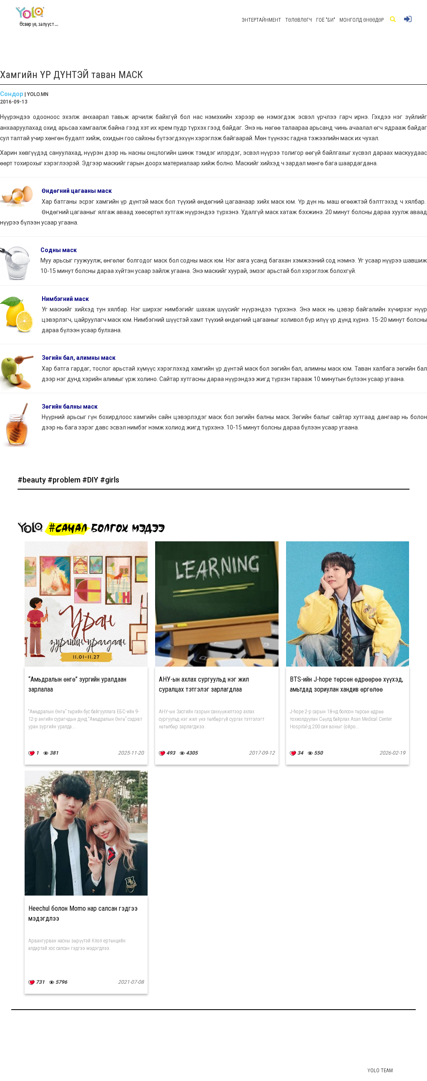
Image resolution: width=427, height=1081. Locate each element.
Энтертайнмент (261, 20)
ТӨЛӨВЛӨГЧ (298, 20)
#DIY (91, 479)
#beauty (33, 479)
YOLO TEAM (380, 1070)
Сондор (11, 94)
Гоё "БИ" (325, 20)
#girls (109, 479)
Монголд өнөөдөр (361, 20)
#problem (65, 479)
